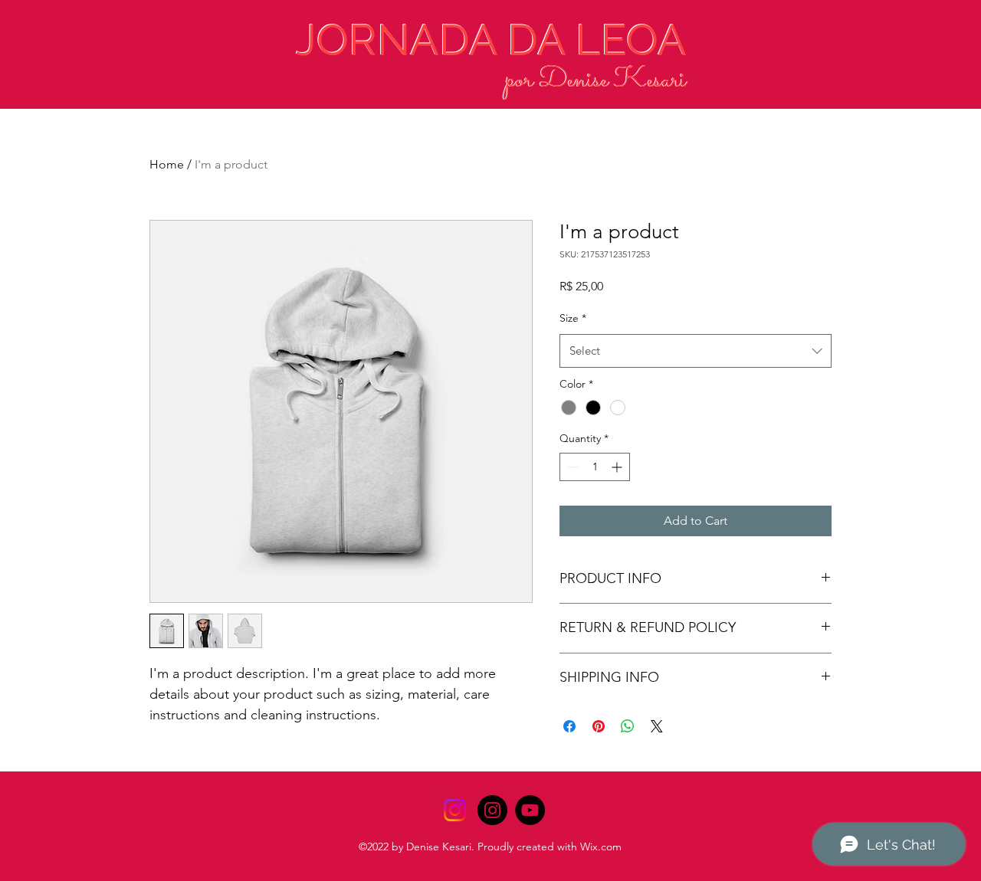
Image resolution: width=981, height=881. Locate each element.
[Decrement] (571, 467)
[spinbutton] (595, 467)
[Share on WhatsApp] (627, 726)
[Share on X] (657, 726)
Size (572, 318)
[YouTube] (530, 810)
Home (166, 164)
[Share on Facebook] (569, 726)
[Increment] (618, 467)
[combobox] (695, 351)
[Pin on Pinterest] (598, 726)
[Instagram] (455, 810)
